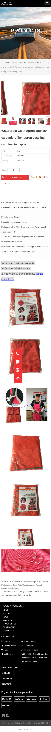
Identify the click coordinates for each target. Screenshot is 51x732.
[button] (47, 3)
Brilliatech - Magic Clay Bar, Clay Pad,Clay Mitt (23, 62)
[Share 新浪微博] (40, 177)
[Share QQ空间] (37, 177)
